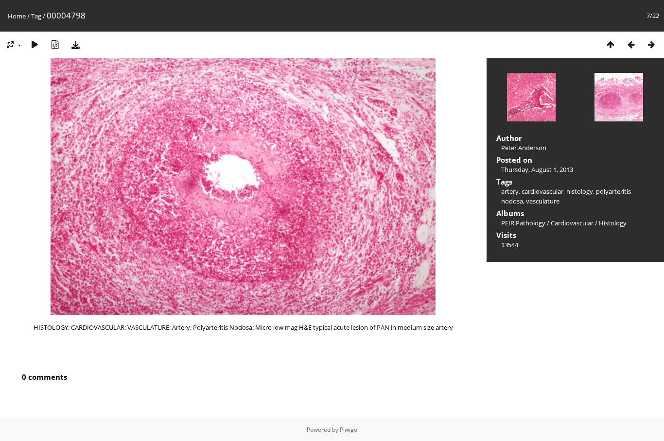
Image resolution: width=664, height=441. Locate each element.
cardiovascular (542, 191)
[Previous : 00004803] (631, 44)
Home (17, 16)
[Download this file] (75, 44)
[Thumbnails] (610, 44)
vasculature (542, 201)
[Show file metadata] (55, 44)
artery (510, 191)
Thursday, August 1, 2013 (537, 169)
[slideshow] (34, 44)
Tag (36, 16)
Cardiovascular (572, 223)
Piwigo (348, 429)
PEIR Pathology (523, 223)
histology (579, 191)
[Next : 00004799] (651, 44)
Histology (613, 223)
